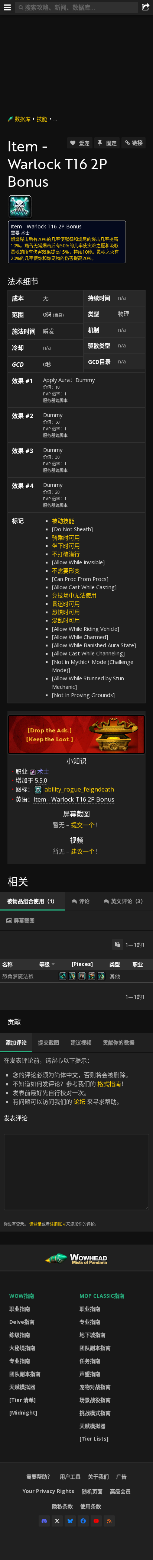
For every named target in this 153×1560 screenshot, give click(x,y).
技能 (42, 118)
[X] (57, 1521)
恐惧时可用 (66, 612)
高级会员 (120, 1491)
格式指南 (109, 1084)
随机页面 (92, 1491)
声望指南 (89, 1373)
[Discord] (44, 1521)
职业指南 (19, 1308)
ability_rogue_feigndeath (78, 789)
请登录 (35, 1224)
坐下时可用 (66, 545)
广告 (121, 1476)
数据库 (22, 118)
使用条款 (90, 1506)
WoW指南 (21, 1295)
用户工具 (70, 1476)
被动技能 (63, 520)
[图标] (20, 206)
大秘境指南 (22, 1347)
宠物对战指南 (95, 1386)
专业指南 (19, 1360)
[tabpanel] (76, 970)
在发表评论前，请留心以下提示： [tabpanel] (67, 1141)
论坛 (79, 1102)
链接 (137, 142)
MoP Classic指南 (101, 1295)
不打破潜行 (66, 554)
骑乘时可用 (66, 537)
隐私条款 (62, 1506)
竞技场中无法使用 (74, 595)
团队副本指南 (24, 1373)
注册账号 (58, 1224)
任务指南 (89, 1360)
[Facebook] (83, 1521)
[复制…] (117, 944)
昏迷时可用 (66, 603)
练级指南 (19, 1334)
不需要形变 (66, 570)
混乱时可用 (66, 620)
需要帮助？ (39, 1476)
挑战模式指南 (95, 1412)
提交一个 (83, 825)
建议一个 (83, 851)
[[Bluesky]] (70, 1521)
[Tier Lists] (93, 1438)
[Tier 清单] (22, 1399)
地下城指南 (92, 1334)
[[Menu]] (7, 7)
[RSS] (109, 1521)
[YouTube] (96, 1521)
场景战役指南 (95, 1399)
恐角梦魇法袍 (17, 976)
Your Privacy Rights (48, 1491)
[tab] (32, 901)
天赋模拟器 (22, 1386)
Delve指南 (22, 1321)
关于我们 (98, 1476)
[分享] (145, 7)
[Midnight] (23, 1412)
